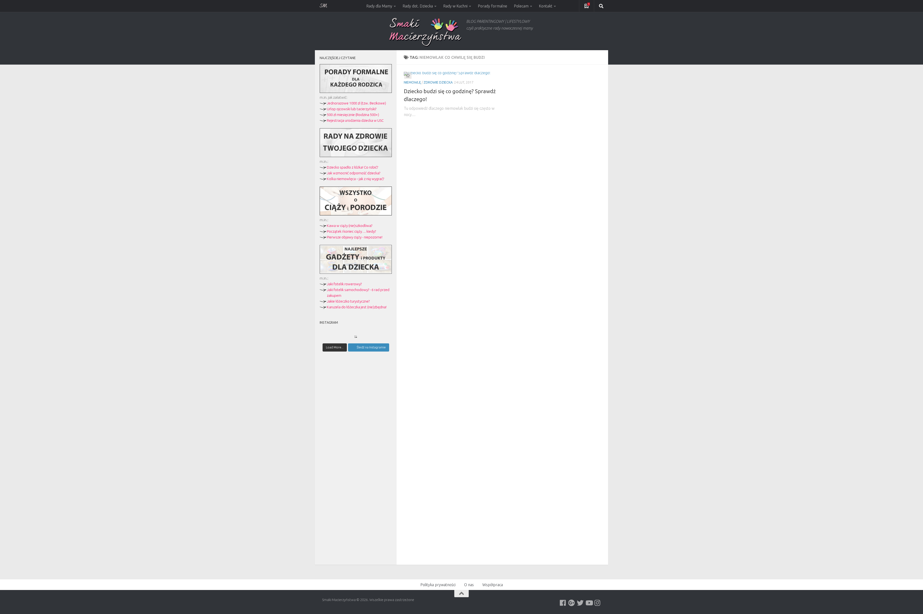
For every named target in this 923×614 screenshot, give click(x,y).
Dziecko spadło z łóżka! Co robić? (352, 167)
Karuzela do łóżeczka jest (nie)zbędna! (357, 307)
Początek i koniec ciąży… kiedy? (351, 231)
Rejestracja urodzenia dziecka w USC (355, 120)
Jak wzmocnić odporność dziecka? (353, 173)
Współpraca (492, 585)
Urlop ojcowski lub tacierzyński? (351, 109)
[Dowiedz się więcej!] (356, 214)
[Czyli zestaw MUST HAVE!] (356, 272)
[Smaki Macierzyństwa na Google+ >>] (571, 603)
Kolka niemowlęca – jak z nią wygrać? (355, 179)
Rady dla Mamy (379, 6)
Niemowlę (412, 82)
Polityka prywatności (437, 585)
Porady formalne (492, 6)
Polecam (521, 6)
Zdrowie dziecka (438, 82)
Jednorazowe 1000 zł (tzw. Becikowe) (356, 103)
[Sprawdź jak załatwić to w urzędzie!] (356, 92)
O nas (469, 585)
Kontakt (545, 6)
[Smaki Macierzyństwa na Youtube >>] (589, 603)
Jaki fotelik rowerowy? (344, 284)
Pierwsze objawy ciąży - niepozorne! (354, 237)
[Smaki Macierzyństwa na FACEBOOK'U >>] (563, 603)
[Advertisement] (356, 439)
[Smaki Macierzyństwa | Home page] (425, 32)
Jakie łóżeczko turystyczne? (348, 301)
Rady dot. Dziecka (418, 6)
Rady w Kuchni (455, 6)
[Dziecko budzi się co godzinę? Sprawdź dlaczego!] (451, 74)
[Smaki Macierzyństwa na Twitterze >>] (580, 603)
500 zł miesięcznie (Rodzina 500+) (353, 115)
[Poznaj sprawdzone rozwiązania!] (356, 156)
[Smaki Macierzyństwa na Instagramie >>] (597, 603)
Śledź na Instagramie (371, 347)
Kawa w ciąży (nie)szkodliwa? (349, 226)
